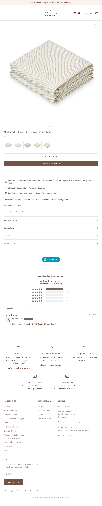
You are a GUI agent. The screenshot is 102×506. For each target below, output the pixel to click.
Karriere (41, 415)
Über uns (41, 406)
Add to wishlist (52, 260)
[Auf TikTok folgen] (31, 490)
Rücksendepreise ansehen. (51, 365)
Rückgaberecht (10, 410)
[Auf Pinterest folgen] (18, 490)
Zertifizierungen (44, 410)
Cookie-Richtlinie (11, 431)
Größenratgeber (44, 419)
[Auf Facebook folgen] (5, 490)
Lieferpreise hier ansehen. (19, 368)
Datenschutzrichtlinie (13, 427)
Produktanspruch (11, 415)
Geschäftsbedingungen (14, 419)
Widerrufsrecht (67, 382)
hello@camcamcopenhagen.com (72, 422)
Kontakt (7, 406)
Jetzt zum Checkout (51, 164)
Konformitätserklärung (13, 442)
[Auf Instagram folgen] (11, 490)
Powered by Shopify (62, 497)
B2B (5, 450)
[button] (10, 168)
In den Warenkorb (51, 156)
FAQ (6, 423)
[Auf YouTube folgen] (24, 490)
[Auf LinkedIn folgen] (37, 490)
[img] (11, 315)
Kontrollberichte (11, 446)
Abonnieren (13, 482)
